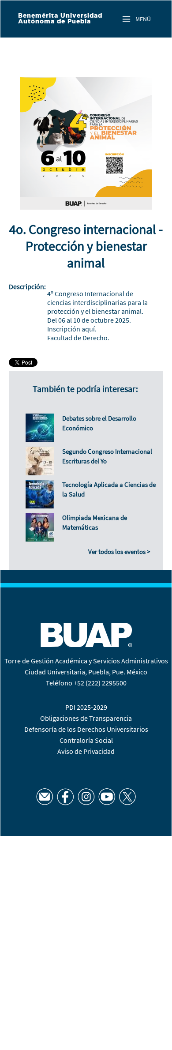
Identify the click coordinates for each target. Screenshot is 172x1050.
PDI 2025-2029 (86, 707)
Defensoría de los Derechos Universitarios (86, 729)
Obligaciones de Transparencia (86, 718)
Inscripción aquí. (72, 328)
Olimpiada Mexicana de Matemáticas (94, 522)
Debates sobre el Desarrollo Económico (99, 423)
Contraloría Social (86, 740)
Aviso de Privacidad (86, 751)
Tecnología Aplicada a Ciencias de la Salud (109, 489)
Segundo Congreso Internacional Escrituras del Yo (107, 456)
